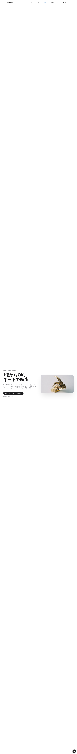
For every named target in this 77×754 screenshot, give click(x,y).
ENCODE (10, 3)
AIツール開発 (37, 2)
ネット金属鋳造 (44, 2)
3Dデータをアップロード (13, 393)
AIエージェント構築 (28, 2)
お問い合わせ (65, 2)
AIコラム (58, 2)
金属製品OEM (52, 2)
